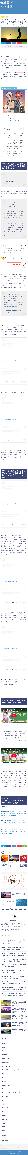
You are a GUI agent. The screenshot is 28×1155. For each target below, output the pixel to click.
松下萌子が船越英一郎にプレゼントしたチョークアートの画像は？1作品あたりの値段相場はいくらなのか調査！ (13, 813)
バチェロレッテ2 (7, 1111)
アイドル (5, 1073)
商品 (4, 1115)
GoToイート (6, 1047)
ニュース (5, 1104)
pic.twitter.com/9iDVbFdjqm (11, 306)
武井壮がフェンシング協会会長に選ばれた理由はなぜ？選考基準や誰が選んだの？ (14, 960)
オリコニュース (11, 235)
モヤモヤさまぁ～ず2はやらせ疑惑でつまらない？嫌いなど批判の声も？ (14, 965)
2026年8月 (6, 1140)
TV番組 (5, 1054)
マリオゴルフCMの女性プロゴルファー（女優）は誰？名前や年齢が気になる (14, 982)
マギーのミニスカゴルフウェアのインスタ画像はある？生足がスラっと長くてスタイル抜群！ (15, 142)
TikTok (5, 1051)
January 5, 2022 (8, 183)
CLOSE (22, 128)
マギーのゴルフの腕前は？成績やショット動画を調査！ (15, 147)
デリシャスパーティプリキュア (11, 1092)
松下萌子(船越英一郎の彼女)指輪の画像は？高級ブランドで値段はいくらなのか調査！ (13, 822)
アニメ (5, 1077)
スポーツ (5, 1088)
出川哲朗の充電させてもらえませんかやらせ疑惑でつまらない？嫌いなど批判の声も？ (14, 988)
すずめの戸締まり (8, 1066)
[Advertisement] (20, 7)
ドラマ (5, 1100)
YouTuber (6, 1058)
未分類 (5, 1119)
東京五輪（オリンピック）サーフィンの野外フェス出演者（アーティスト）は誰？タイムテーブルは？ (14, 941)
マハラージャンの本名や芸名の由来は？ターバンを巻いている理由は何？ (14, 971)
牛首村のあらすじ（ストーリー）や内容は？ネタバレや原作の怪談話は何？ (14, 977)
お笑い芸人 (6, 1062)
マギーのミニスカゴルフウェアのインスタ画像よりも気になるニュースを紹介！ (15, 153)
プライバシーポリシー (11, 1151)
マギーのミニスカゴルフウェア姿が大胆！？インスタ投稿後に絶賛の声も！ (15, 135)
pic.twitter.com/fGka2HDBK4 (12, 177)
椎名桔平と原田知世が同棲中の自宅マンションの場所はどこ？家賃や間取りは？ (14, 948)
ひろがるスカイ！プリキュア (11, 1070)
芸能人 (3, 16)
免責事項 (19, 1151)
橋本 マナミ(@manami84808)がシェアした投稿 (14, 440)
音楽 (4, 1130)
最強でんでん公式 (14, 120)
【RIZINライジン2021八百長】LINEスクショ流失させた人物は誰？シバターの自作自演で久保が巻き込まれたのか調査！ (14, 831)
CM (4, 1043)
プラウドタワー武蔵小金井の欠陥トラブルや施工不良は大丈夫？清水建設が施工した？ (14, 994)
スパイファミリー (8, 1085)
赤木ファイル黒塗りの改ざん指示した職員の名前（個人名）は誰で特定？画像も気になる (14, 954)
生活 (4, 1123)
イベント (5, 1081)
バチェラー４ (6, 1107)
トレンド (5, 1096)
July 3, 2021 (7, 312)
